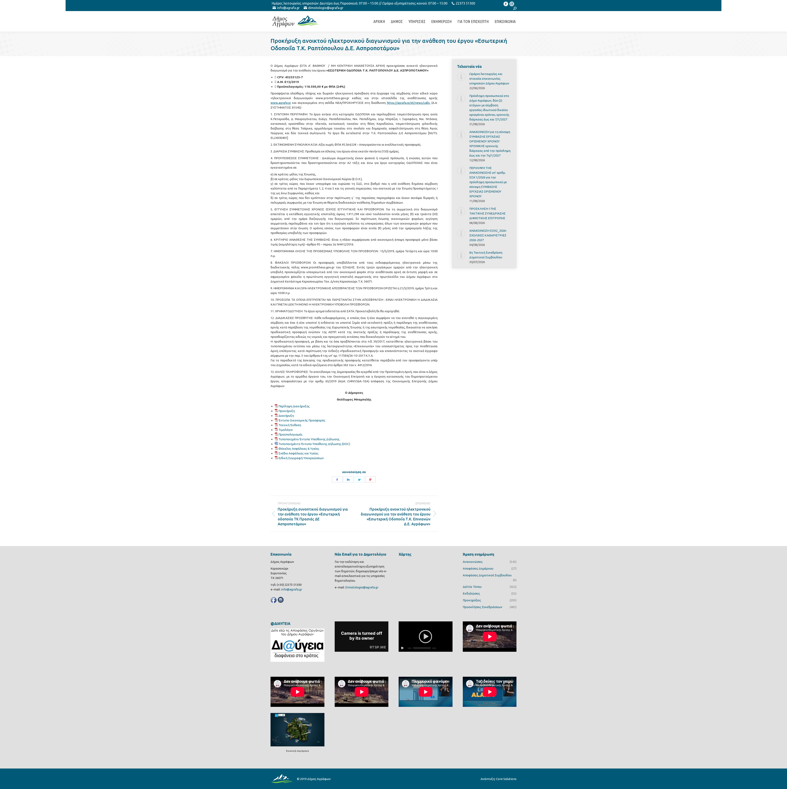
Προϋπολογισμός (291, 434)
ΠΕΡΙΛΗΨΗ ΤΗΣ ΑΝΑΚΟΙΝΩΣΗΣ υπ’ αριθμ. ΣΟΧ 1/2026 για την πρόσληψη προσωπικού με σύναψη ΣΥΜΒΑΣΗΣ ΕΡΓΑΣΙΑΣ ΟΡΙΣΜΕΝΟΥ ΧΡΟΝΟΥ (488, 182)
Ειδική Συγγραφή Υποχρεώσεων (301, 458)
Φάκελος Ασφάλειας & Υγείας (299, 448)
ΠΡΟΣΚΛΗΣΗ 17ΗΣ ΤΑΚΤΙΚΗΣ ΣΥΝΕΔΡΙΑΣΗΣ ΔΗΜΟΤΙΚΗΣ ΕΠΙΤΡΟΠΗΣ (487, 213)
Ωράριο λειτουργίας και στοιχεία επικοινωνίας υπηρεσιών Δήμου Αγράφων (489, 78)
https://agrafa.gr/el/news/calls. (408, 102)
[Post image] (461, 77)
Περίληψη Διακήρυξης (294, 406)
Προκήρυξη (287, 411)
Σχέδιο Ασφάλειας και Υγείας (298, 453)
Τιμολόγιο (286, 429)
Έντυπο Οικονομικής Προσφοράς (302, 420)
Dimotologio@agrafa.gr (361, 587)
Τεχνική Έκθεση (290, 425)
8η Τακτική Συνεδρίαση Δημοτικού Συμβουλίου (485, 255)
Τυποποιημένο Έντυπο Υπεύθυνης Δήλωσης (309, 439)
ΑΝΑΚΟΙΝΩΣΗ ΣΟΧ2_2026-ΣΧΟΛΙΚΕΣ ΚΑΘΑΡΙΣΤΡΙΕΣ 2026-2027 (488, 235)
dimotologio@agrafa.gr (325, 8)
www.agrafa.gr (281, 102)
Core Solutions (506, 779)
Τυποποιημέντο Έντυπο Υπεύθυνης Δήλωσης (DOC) (314, 444)
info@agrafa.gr (288, 8)
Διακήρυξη (286, 415)
